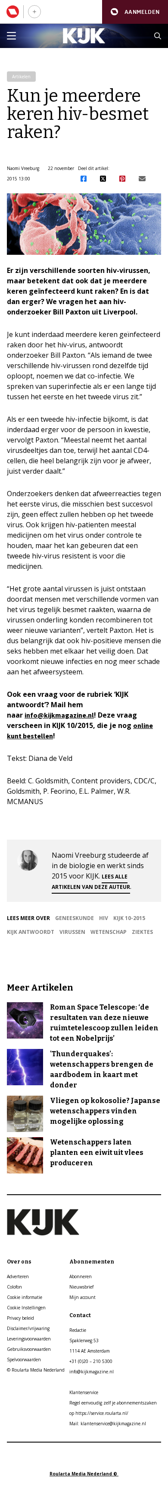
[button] (135, 12)
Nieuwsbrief (81, 1287)
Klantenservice (83, 1392)
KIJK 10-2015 (129, 918)
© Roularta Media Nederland (36, 1370)
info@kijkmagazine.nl (59, 715)
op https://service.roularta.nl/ (98, 1413)
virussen (72, 932)
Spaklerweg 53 (84, 1340)
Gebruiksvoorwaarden (29, 1349)
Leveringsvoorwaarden (29, 1339)
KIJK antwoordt (30, 932)
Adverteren (18, 1276)
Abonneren (80, 1276)
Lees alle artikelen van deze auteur (91, 882)
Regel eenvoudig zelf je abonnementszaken (113, 1403)
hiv (103, 918)
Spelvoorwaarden (24, 1359)
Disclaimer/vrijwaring (28, 1328)
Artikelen (21, 77)
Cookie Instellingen (26, 1308)
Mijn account (82, 1297)
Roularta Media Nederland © (84, 1474)
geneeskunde (74, 918)
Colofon (14, 1287)
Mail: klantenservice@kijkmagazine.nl (107, 1423)
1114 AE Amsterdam (89, 1351)
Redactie (77, 1330)
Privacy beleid (20, 1318)
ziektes (142, 932)
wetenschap (108, 932)
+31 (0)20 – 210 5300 (90, 1361)
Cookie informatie (24, 1297)
